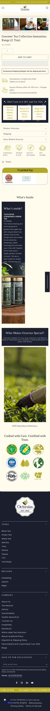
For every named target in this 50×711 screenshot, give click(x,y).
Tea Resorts (7, 605)
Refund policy (35, 703)
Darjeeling (6, 578)
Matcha (5, 542)
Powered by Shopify (17, 702)
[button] (25, 63)
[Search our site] (47, 8)
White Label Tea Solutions (14, 632)
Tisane (5, 554)
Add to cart (25, 57)
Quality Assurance (10, 617)
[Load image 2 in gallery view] (28, 28)
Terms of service (34, 706)
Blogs (4, 647)
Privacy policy (17, 706)
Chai (4, 546)
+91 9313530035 (15, 675)
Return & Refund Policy (12, 636)
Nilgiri (4, 585)
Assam (5, 581)
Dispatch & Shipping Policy (14, 640)
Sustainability (8, 613)
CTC (4, 558)
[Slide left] (6, 24)
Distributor (7, 628)
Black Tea (6, 531)
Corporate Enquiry (47, 282)
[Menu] (3, 8)
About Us (6, 601)
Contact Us (7, 621)
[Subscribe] (47, 664)
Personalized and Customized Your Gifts (21, 644)
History (5, 609)
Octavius (21, 699)
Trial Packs (6, 561)
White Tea (6, 538)
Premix (5, 550)
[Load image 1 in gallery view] (10, 28)
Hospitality (7, 624)
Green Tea (7, 534)
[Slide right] (43, 24)
